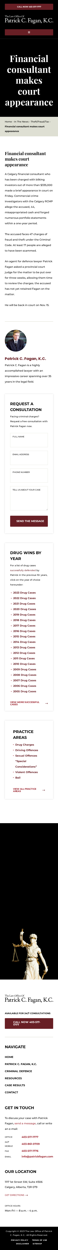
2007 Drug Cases (24, 680)
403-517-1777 (30, 1137)
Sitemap (37, 1244)
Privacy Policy (19, 1240)
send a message (25, 1123)
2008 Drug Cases (24, 674)
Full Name (18, 436)
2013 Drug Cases (24, 647)
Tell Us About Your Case (26, 490)
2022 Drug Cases (24, 598)
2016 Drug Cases (24, 631)
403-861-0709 (31, 1143)
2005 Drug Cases (24, 691)
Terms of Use (39, 1240)
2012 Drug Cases (24, 652)
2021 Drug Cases (24, 603)
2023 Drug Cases (24, 592)
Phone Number (21, 472)
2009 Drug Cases (24, 669)
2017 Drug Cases (24, 625)
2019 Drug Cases (24, 614)
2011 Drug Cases (24, 658)
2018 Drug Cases (24, 620)
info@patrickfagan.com (37, 1156)
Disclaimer (22, 1244)
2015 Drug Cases (24, 636)
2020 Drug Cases (24, 609)
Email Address (21, 454)
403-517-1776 (30, 1150)
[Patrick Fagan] (16, 330)
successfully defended (23, 570)
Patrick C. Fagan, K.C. (25, 358)
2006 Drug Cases (24, 685)
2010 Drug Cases (24, 663)
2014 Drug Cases (24, 641)
